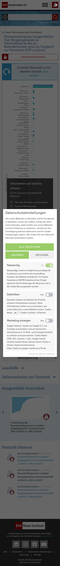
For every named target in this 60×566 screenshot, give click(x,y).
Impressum (50, 354)
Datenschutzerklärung (36, 354)
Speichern (41, 255)
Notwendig (13, 265)
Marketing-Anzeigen (19, 320)
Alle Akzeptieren (29, 247)
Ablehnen (17, 255)
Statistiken (13, 294)
